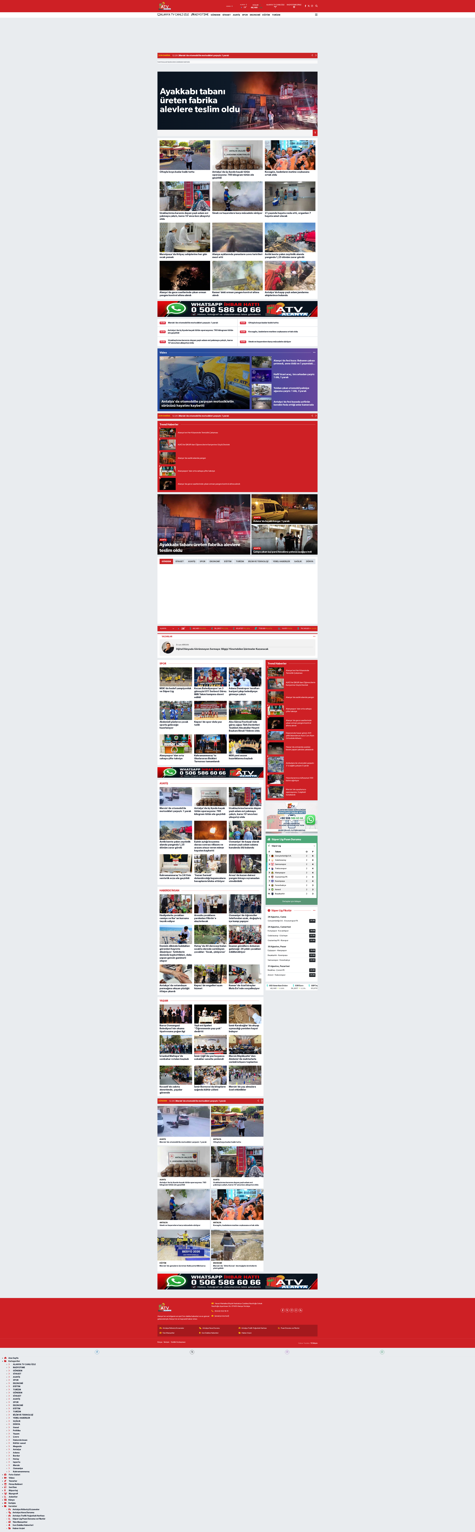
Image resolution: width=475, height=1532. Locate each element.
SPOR (245, 15)
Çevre (16, 1437)
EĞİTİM (266, 15)
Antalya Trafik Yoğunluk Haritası (254, 1328)
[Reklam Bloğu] (237, 309)
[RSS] (300, 1310)
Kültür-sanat (19, 1443)
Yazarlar (167, 636)
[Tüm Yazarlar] (314, 636)
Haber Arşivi (246, 1333)
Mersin (16, 1465)
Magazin (17, 1446)
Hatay (16, 1459)
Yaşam (16, 1434)
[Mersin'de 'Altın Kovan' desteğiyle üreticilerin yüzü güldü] (237, 1245)
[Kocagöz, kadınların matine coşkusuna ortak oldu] (237, 1204)
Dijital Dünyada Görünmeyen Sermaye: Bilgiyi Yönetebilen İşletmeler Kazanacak (222, 649)
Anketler (13, 1497)
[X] (287, 1310)
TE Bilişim (314, 1343)
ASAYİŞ (236, 15)
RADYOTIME (201, 14)
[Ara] (316, 6)
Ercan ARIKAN (182, 645)
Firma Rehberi (15, 1484)
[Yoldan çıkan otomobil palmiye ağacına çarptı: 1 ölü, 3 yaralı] (262, 389)
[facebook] (97, 1352)
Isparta (16, 1462)
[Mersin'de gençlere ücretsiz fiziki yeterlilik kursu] (183, 1245)
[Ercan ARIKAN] (168, 647)
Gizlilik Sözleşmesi (178, 1342)
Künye (159, 1342)
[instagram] (287, 1352)
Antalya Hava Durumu (211, 1328)
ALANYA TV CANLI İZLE (174, 14)
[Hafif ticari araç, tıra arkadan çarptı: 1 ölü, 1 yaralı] (262, 376)
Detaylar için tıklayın (291, 901)
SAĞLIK (298, 561)
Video (11, 1478)
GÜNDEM (215, 15)
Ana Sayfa (13, 1358)
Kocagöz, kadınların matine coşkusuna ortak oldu (273, 332)
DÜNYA (309, 561)
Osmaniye (18, 1468)
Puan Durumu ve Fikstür (290, 1328)
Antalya (217, 1139)
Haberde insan (20, 1440)
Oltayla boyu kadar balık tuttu (263, 323)
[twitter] (192, 1352)
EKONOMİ (255, 15)
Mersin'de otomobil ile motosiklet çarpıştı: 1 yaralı (193, 323)
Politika (17, 1430)
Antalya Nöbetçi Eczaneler (173, 1328)
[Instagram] (292, 1310)
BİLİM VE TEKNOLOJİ (258, 561)
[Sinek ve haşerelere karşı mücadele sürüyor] (183, 1204)
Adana (16, 1453)
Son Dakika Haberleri (210, 1333)
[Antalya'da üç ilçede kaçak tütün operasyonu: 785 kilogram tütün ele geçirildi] (183, 1161)
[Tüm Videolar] (314, 353)
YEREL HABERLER (281, 561)
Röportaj (13, 1490)
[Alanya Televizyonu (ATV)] (164, 6)
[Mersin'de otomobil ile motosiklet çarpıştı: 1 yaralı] (183, 1121)
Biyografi (13, 1494)
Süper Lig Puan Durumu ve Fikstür (29, 1519)
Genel (16, 1427)
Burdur (16, 1456)
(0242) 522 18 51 (221, 1311)
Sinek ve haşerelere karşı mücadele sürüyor (269, 342)
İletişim (166, 1342)
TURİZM (276, 15)
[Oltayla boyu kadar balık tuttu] (237, 1121)
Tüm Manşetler (168, 1333)
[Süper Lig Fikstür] (314, 911)
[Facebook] (283, 1310)
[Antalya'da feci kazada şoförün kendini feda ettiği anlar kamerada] (262, 403)
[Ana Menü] (316, 15)
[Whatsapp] (296, 1310)
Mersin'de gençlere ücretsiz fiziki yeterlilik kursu (182, 1266)
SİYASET (226, 15)
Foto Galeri (14, 1475)
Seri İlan (12, 1487)
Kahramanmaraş (21, 1472)
